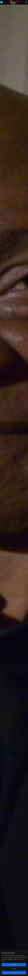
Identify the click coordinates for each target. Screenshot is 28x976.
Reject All (14, 972)
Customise (14, 968)
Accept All (14, 964)
